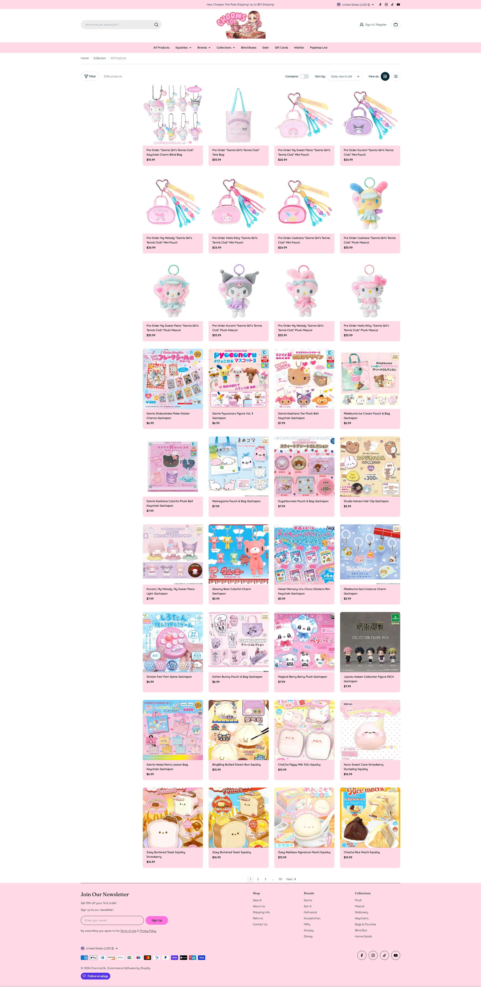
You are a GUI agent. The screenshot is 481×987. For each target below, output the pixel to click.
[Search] (156, 24)
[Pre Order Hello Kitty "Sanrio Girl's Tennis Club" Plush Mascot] (370, 291)
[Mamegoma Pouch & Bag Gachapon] (239, 466)
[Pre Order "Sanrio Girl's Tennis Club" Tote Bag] (239, 115)
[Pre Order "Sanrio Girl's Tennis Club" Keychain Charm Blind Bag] (173, 115)
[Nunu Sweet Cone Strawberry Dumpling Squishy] (370, 730)
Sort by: (320, 76)
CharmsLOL (98, 968)
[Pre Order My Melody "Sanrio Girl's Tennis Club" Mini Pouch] (173, 203)
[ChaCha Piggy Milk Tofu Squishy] (304, 730)
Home (85, 58)
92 (280, 879)
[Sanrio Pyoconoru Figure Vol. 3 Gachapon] (239, 379)
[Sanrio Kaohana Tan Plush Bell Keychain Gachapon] (304, 379)
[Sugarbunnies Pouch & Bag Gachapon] (304, 466)
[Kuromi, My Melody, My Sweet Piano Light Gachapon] (173, 554)
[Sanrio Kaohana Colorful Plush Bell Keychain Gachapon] (173, 466)
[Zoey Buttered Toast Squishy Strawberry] (173, 818)
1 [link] (250, 879)
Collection (99, 58)
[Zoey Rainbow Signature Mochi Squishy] (304, 818)
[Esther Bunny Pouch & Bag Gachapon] (239, 642)
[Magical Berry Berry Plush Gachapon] (304, 642)
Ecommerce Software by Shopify (128, 968)
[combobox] (121, 24)
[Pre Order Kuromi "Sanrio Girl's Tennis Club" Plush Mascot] (239, 291)
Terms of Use (128, 930)
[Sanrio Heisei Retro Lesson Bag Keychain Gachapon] (173, 730)
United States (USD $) (356, 4)
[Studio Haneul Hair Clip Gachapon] (370, 466)
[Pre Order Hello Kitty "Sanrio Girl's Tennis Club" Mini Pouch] (239, 203)
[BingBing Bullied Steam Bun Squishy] (239, 730)
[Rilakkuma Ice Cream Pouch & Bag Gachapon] (370, 379)
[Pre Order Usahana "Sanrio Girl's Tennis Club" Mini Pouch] (304, 203)
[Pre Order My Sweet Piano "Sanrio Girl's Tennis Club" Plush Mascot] (173, 291)
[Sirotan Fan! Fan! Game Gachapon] (173, 642)
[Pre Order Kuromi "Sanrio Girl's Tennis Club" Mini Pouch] (370, 115)
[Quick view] (197, 93)
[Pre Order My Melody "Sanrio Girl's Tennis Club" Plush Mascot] (304, 291)
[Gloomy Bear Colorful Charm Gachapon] (239, 554)
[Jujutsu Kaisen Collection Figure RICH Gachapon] (370, 642)
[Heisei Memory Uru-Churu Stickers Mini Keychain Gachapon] (304, 554)
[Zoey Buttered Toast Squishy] (239, 818)
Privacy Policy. (148, 930)
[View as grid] (385, 76)
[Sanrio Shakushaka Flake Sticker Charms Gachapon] (173, 379)
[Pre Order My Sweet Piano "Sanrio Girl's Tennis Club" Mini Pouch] (304, 115)
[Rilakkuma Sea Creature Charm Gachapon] (370, 554)
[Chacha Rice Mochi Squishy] (370, 818)
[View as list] (395, 76)
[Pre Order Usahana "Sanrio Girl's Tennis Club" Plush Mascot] (370, 203)
